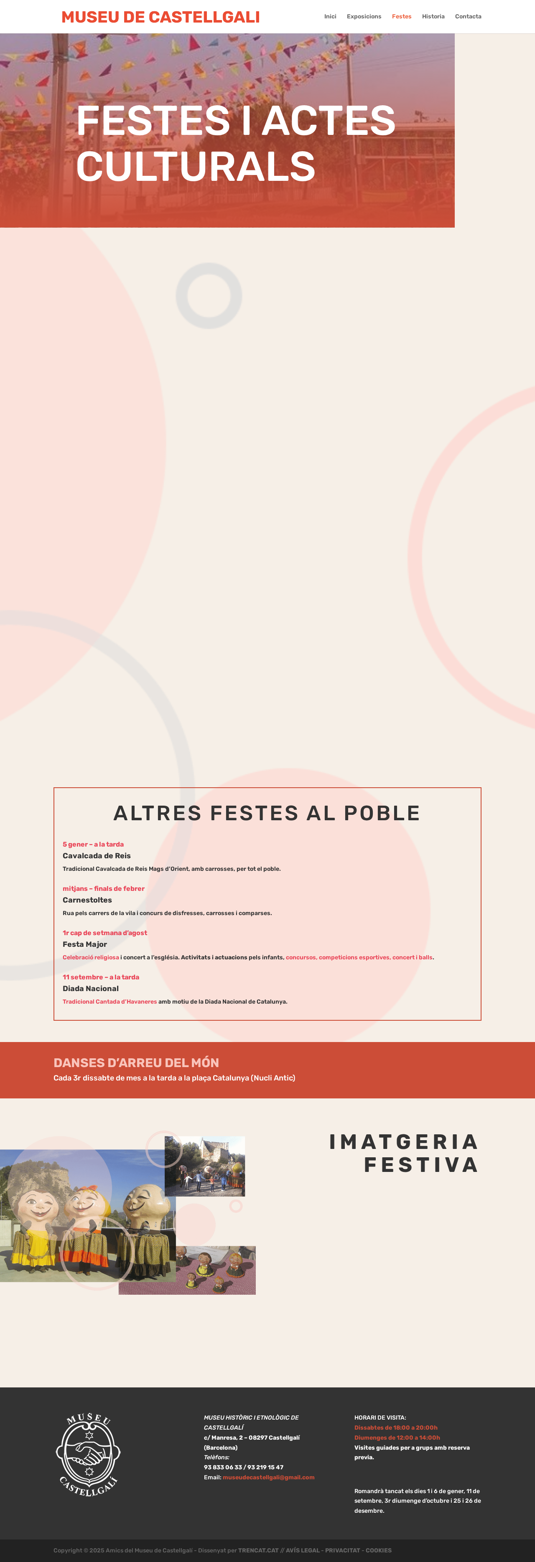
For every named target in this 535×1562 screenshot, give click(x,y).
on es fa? (403, 1068)
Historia (433, 17)
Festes (402, 17)
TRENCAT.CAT (258, 1550)
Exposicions (364, 17)
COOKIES (379, 1550)
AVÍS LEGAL (303, 1550)
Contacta (468, 17)
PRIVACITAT (342, 1550)
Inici (330, 17)
